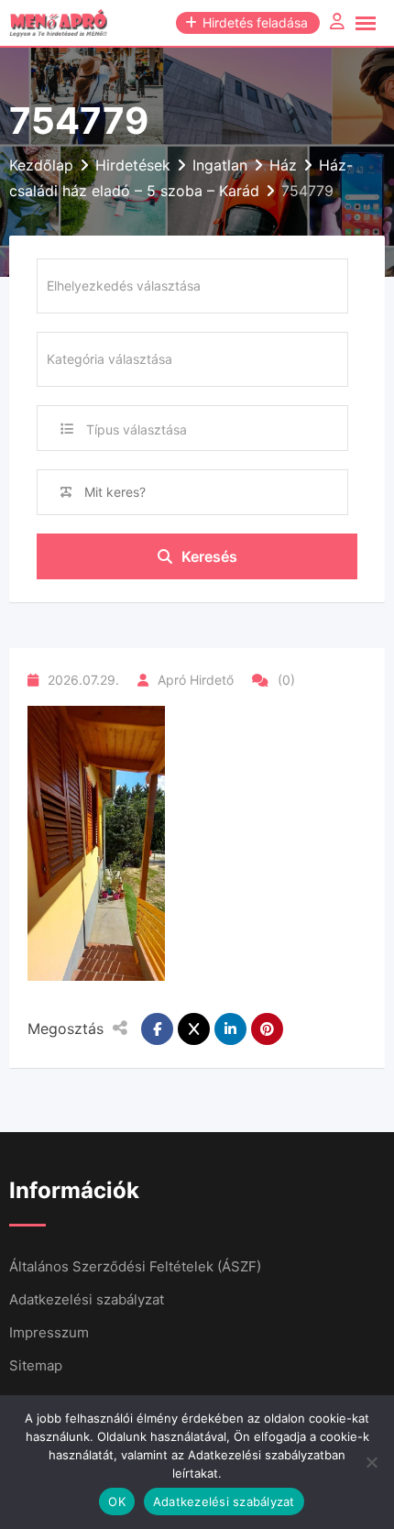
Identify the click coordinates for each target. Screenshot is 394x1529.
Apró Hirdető (196, 680)
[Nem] (371, 1462)
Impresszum (49, 1332)
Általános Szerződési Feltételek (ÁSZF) (135, 1266)
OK (117, 1501)
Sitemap (35, 1365)
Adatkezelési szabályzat (86, 1299)
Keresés (209, 556)
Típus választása (136, 429)
